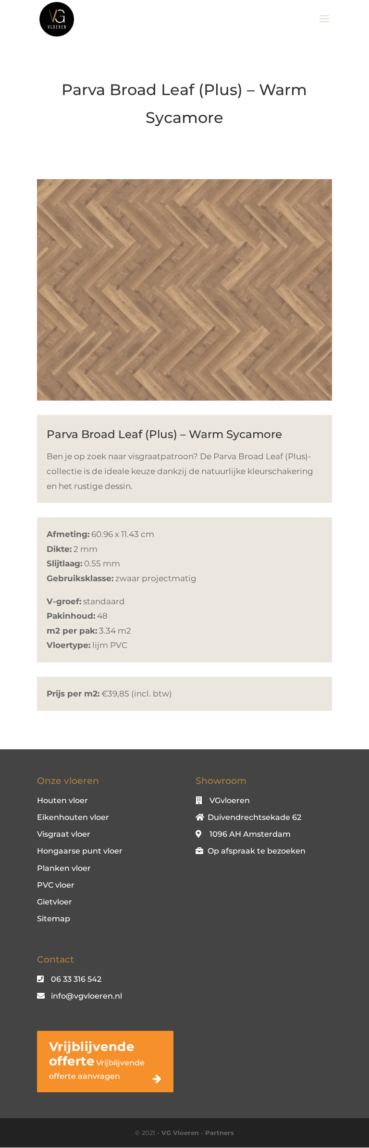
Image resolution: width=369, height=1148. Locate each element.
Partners (219, 1132)
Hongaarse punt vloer (80, 850)
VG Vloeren (180, 1132)
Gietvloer (54, 901)
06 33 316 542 (76, 979)
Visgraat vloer (63, 834)
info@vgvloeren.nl (86, 996)
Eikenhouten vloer (73, 817)
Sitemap (53, 918)
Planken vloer (64, 868)
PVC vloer (55, 885)
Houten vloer (62, 800)
